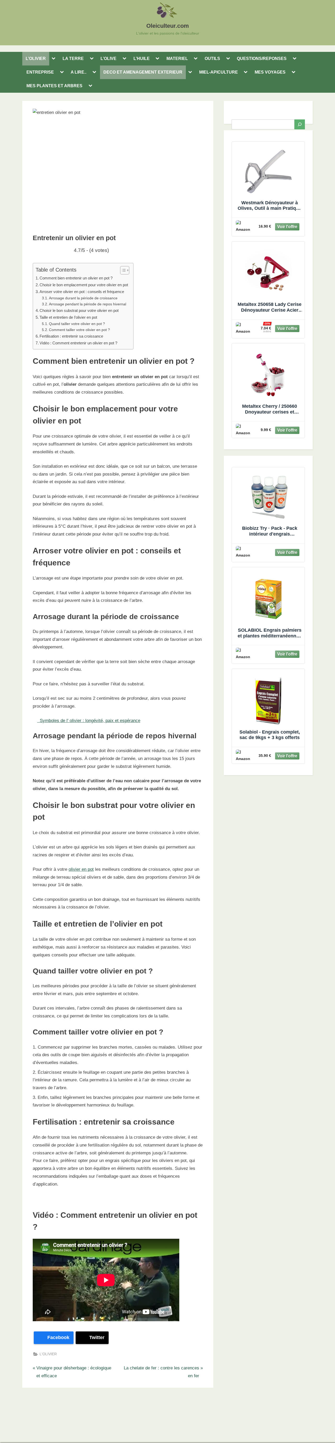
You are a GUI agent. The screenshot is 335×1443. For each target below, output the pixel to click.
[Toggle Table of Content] (122, 270)
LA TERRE (73, 58)
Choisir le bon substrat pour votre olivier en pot (79, 310)
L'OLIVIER (48, 1354)
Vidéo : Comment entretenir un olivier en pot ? (78, 343)
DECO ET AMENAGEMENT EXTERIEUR (142, 72)
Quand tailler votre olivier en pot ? (77, 324)
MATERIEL (177, 58)
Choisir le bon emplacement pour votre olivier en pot (84, 285)
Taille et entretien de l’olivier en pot (68, 317)
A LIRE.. (78, 72)
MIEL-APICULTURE (218, 72)
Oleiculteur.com (167, 26)
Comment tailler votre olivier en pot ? (79, 330)
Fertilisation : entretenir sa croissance (71, 336)
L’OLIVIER (36, 58)
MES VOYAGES (270, 72)
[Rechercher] (299, 124)
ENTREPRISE (40, 72)
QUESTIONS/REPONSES (262, 58)
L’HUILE (141, 58)
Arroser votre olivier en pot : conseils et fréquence (82, 291)
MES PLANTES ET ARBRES (54, 85)
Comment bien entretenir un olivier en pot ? (76, 278)
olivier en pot (81, 869)
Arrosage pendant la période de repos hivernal (87, 304)
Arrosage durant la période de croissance (83, 298)
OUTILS (212, 58)
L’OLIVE (108, 58)
